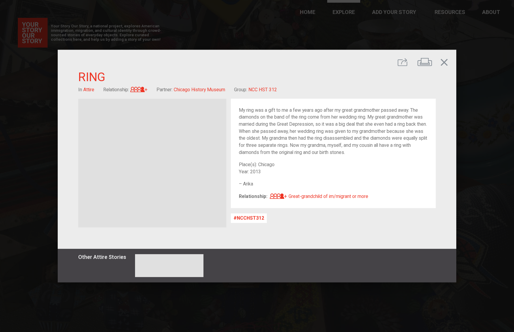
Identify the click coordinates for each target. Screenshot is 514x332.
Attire (88, 89)
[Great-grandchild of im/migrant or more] (139, 89)
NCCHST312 (250, 218)
